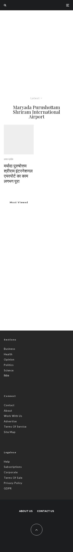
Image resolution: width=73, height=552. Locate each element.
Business (9, 348)
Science (9, 370)
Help (7, 461)
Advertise (10, 421)
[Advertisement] (36, 48)
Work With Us (13, 415)
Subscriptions (13, 466)
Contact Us (45, 511)
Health (8, 354)
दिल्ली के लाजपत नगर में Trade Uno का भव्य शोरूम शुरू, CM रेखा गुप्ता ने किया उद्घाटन (34, 252)
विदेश (6, 375)
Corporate (11, 472)
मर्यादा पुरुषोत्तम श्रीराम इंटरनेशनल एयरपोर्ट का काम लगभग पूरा (18, 173)
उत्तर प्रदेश (8, 159)
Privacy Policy (13, 483)
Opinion (9, 359)
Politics (9, 365)
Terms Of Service (15, 426)
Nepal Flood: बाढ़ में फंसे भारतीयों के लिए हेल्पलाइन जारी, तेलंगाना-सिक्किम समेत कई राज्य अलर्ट (44, 268)
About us (26, 511)
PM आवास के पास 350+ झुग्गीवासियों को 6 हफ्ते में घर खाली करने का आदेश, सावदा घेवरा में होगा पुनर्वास (44, 288)
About (8, 410)
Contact (9, 405)
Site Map (10, 432)
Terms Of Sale (13, 477)
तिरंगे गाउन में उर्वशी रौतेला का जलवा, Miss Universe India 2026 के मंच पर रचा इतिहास (43, 306)
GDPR (8, 488)
